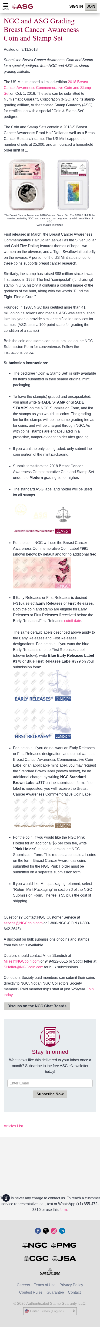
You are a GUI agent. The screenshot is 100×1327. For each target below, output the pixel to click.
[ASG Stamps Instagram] (53, 1231)
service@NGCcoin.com (23, 923)
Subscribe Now (50, 1094)
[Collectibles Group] (50, 1271)
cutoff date (72, 621)
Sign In (76, 6)
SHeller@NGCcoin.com (23, 967)
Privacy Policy (71, 1285)
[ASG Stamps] (24, 6)
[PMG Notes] (64, 1245)
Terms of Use (45, 1285)
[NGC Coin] (35, 1245)
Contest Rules (31, 1292)
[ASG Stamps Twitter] (46, 1231)
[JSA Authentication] (64, 1258)
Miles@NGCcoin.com (22, 961)
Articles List (13, 1126)
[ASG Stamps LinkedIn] (62, 1231)
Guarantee (55, 1292)
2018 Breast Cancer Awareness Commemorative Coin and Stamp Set (47, 87)
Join (91, 6)
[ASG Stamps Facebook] (37, 1231)
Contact (74, 1292)
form (63, 1210)
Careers (23, 1285)
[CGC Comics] (36, 1258)
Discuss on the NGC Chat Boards (37, 1006)
